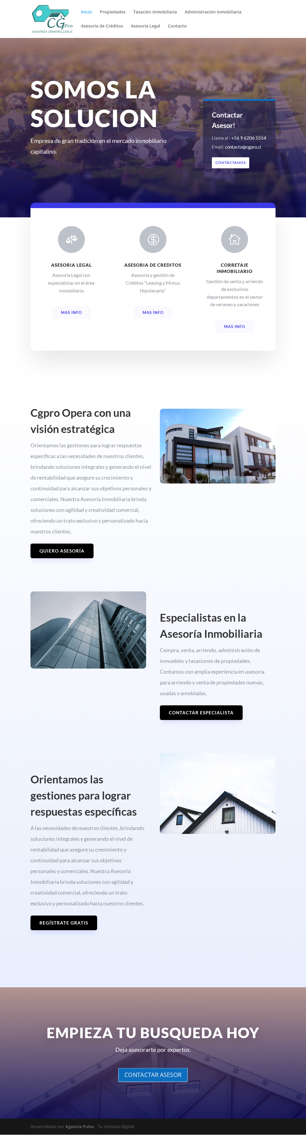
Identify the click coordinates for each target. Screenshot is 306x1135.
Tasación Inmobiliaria (155, 12)
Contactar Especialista (201, 712)
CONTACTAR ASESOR (153, 1074)
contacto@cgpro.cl (243, 146)
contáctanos (230, 162)
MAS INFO (71, 312)
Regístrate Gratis (63, 922)
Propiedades (113, 12)
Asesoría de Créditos (102, 26)
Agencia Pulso (79, 1126)
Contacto (177, 26)
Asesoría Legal (145, 26)
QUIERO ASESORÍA (62, 550)
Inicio (86, 12)
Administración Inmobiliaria (213, 12)
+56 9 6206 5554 (248, 138)
